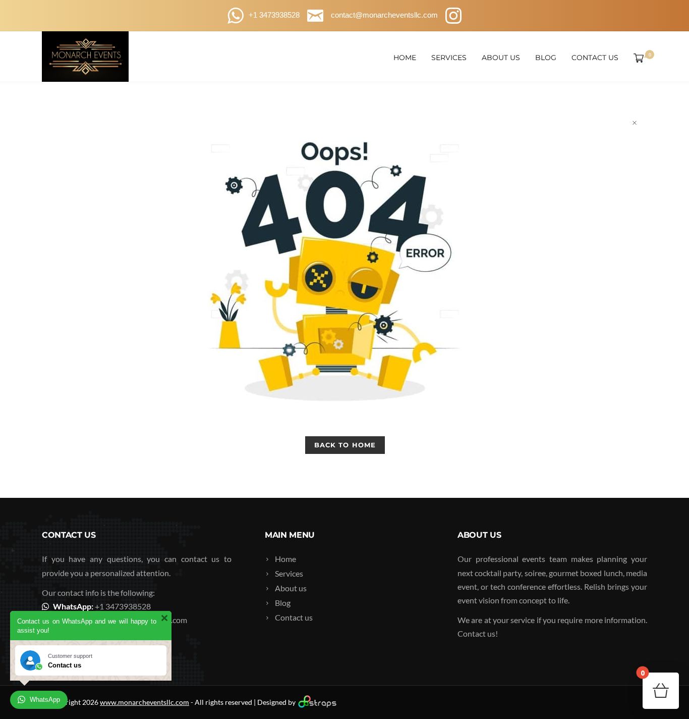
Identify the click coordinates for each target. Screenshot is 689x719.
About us (501, 57)
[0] (636, 57)
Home (404, 57)
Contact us (594, 57)
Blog (545, 57)
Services (449, 57)
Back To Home (344, 445)
